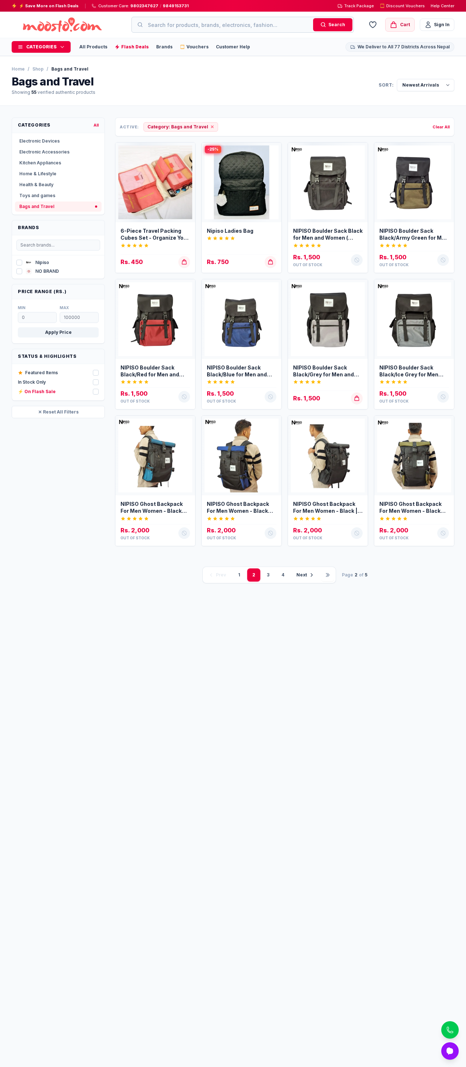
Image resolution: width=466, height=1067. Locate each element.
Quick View (159, 216)
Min (21, 307)
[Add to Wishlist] (186, 151)
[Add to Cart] (186, 165)
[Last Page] (327, 575)
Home (18, 69)
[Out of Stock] (359, 165)
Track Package (359, 5)
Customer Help (233, 46)
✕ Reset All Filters (58, 412)
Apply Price (58, 332)
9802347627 (144, 5)
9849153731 (176, 5)
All (96, 125)
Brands (164, 46)
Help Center (442, 5)
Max (64, 307)
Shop (38, 69)
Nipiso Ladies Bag (230, 231)
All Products (93, 46)
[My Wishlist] (373, 24)
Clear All (441, 126)
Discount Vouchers (405, 5)
